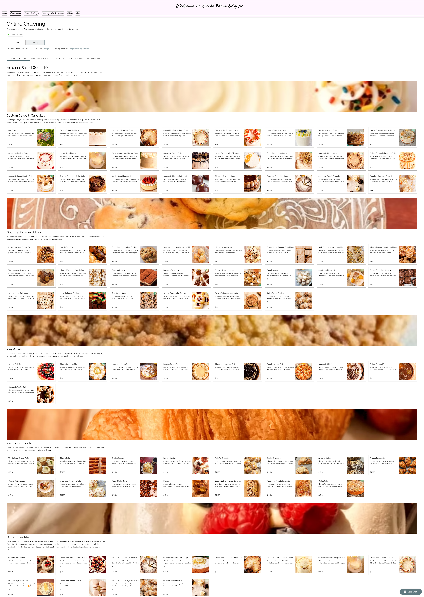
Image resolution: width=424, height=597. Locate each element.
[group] (35, 42)
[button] (16, 42)
